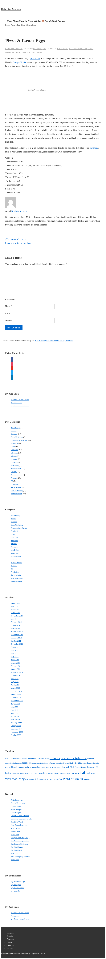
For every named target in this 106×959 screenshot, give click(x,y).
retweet (56, 773)
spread (62, 773)
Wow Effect (15, 860)
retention (50, 773)
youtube (86, 779)
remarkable (43, 773)
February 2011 (16, 666)
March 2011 (15, 663)
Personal (14, 478)
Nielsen (22, 773)
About (16, 21)
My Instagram (16, 885)
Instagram (10, 933)
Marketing (82, 49)
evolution (90, 758)
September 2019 (17, 616)
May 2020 (14, 606)
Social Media (16, 487)
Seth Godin (15, 835)
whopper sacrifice (53, 779)
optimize (27, 773)
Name (7, 306)
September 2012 (17, 635)
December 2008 (16, 729)
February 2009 (16, 722)
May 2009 (14, 713)
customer (55, 758)
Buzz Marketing (17, 437)
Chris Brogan (16, 812)
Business (14, 434)
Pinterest (10, 948)
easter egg (94, 148)
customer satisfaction (74, 758)
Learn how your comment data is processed (54, 340)
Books (13, 431)
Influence (14, 453)
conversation (44, 758)
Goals (13, 446)
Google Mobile (19, 62)
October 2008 (16, 735)
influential (52, 763)
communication (33, 758)
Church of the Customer (20, 816)
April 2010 (15, 685)
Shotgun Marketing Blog (20, 838)
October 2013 (16, 625)
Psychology (15, 484)
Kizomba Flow (16, 403)
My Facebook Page (18, 881)
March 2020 (15, 613)
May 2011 (14, 657)
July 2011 (14, 650)
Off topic (14, 472)
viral (81, 772)
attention (8, 758)
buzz (21, 758)
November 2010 (17, 672)
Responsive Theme (38, 953)
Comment (10, 299)
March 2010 (15, 688)
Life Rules (14, 462)
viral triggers (39, 779)
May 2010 (14, 682)
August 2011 (15, 647)
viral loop (90, 773)
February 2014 (16, 622)
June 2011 (14, 653)
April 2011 (15, 660)
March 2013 (15, 628)
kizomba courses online (20, 767)
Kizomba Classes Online (30, 21)
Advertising (62, 49)
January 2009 (16, 726)
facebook (26, 763)
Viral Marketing (17, 491)
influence (45, 763)
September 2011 (17, 644)
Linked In (10, 945)
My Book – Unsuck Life (20, 406)
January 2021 (16, 603)
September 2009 (17, 701)
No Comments (38, 53)
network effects (14, 773)
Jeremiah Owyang (63, 763)
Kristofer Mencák (11, 9)
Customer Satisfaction (19, 440)
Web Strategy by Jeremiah (20, 856)
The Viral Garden (17, 850)
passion (34, 773)
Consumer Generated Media (21, 819)
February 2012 (16, 638)
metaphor (92, 767)
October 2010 (16, 675)
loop (43, 767)
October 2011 (16, 641)
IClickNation (16, 828)
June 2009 (14, 710)
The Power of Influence (19, 844)
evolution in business (13, 763)
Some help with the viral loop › (18, 243)
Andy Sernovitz (16, 800)
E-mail (8, 313)
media (86, 767)
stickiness (67, 773)
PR (12, 481)
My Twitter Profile (17, 888)
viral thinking (29, 779)
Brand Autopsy (16, 809)
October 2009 (16, 697)
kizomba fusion (36, 767)
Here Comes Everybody (19, 825)
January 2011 (16, 669)
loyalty (48, 767)
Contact (61, 21)
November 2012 (17, 631)
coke (24, 758)
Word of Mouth (23, 53)
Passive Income (16, 475)
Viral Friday (35, 58)
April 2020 (15, 609)
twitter (74, 773)
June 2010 (14, 679)
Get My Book (50, 21)
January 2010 (16, 694)
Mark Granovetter (77, 767)
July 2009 (14, 707)
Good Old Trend (17, 822)
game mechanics (36, 763)
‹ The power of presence (15, 239)
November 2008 (17, 732)
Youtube (10, 936)
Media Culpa (16, 831)
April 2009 (15, 716)
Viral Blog (14, 853)
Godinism (14, 450)
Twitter (9, 942)
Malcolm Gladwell (60, 767)
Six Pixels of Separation (20, 841)
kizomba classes (85, 763)
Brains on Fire (16, 806)
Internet (73, 49)
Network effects (16, 468)
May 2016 (14, 619)
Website (8, 320)
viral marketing (15, 779)
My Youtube (15, 891)
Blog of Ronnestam (18, 803)
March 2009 (15, 719)
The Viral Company (18, 847)
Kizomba (14, 459)
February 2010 (16, 691)
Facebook (14, 443)
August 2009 (15, 704)
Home (9, 21)
